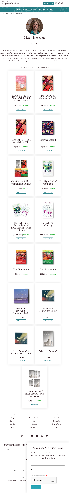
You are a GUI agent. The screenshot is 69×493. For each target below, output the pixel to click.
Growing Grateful (48, 140)
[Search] (51, 9)
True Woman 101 (21, 270)
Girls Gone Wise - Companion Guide (48, 97)
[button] (65, 3)
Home (19, 9)
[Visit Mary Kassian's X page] (37, 44)
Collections (32, 9)
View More (48, 361)
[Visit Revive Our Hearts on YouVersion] (47, 436)
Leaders (34, 424)
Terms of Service (24, 480)
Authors (45, 9)
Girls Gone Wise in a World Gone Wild (21, 141)
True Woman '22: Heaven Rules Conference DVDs (21, 311)
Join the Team (56, 424)
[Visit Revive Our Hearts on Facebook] (27, 436)
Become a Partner (34, 427)
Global (34, 421)
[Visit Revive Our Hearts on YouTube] (32, 436)
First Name (8, 450)
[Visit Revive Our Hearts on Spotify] (37, 436)
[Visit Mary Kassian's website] (32, 44)
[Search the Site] (56, 3)
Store (7, 13)
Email (33, 470)
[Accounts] (62, 3)
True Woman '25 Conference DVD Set (21, 352)
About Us (56, 418)
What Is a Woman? (48, 351)
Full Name (34, 464)
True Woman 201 (48, 270)
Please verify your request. (39, 475)
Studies (12, 424)
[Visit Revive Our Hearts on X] (42, 436)
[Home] (3, 13)
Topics (25, 9)
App (12, 427)
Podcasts (12, 415)
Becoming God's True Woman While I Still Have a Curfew (21, 98)
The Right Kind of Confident (48, 183)
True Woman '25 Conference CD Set (48, 310)
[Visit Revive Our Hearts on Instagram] (22, 436)
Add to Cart (21, 109)
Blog (12, 418)
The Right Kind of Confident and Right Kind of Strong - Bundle (21, 226)
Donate (46, 3)
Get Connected (36, 487)
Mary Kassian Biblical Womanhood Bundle (21, 183)
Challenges (12, 421)
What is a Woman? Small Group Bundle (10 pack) (34, 394)
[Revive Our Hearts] (11, 3)
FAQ (56, 427)
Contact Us (56, 421)
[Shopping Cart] (59, 3)
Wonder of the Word (34, 418)
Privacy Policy (12, 480)
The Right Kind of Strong (48, 224)
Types (39, 9)
